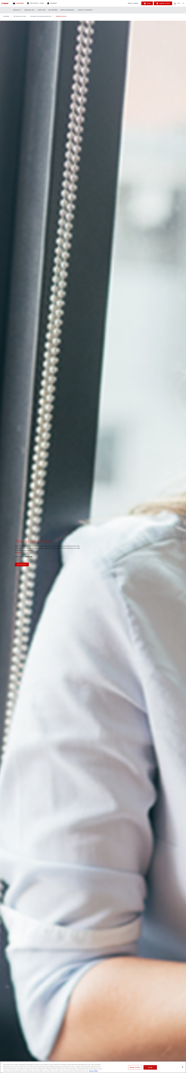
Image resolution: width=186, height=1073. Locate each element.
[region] (93, 1067)
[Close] (182, 1067)
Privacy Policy (93, 1071)
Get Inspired (52, 10)
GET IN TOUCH (21, 564)
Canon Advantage (67, 10)
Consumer (6, 16)
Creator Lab (29, 10)
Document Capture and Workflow (40, 16)
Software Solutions (19, 16)
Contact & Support (85, 10)
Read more (18, 552)
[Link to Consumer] (5, 3)
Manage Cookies (135, 1067)
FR (179, 3)
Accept (150, 1067)
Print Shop (42, 10)
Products (16, 10)
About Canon (133, 3)
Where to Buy (164, 3)
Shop (148, 3)
